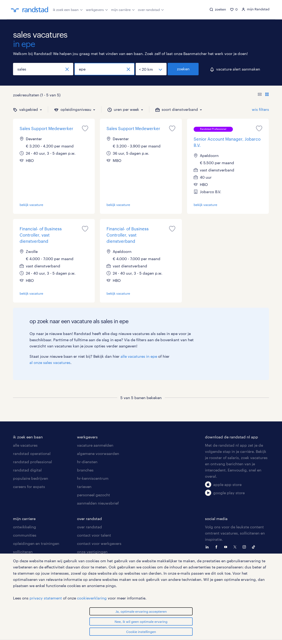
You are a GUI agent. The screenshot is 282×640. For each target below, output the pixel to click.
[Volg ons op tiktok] (254, 546)
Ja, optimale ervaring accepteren (141, 611)
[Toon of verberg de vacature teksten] (263, 95)
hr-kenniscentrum (93, 478)
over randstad (149, 10)
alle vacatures (25, 445)
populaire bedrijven (30, 478)
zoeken (183, 69)
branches (85, 470)
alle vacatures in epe (139, 356)
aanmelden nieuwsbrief (98, 503)
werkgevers (95, 10)
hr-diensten (87, 461)
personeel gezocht (93, 495)
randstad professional (32, 461)
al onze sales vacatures (50, 362)
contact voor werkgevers (99, 543)
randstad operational (32, 453)
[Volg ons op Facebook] (217, 546)
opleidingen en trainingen (36, 543)
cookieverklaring (92, 598)
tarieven (84, 486)
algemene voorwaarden (98, 453)
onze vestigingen (92, 551)
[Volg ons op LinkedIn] (208, 546)
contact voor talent (94, 535)
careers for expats (29, 486)
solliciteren (23, 551)
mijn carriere (24, 518)
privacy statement (46, 598)
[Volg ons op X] (236, 546)
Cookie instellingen (141, 632)
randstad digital (27, 470)
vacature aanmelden (95, 445)
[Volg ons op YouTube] (227, 546)
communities (24, 535)
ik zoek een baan (66, 10)
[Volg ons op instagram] (245, 546)
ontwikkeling (24, 527)
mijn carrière (121, 10)
